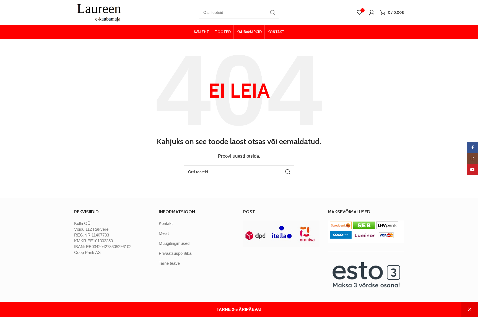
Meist (164, 233)
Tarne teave (169, 263)
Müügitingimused (174, 243)
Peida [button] (469, 309)
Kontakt (166, 223)
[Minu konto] (371, 12)
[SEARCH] (272, 12)
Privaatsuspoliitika (175, 253)
